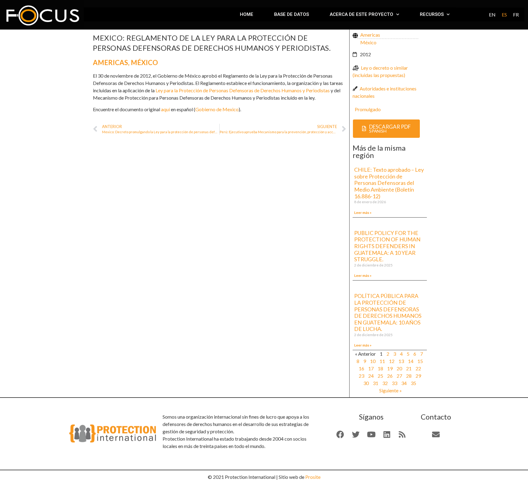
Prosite (313, 477)
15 (420, 361)
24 (371, 376)
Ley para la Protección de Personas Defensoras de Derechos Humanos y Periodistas (243, 90)
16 (361, 368)
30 (366, 383)
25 (380, 376)
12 (391, 361)
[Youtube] (371, 434)
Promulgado (368, 109)
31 (375, 383)
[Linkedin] (386, 434)
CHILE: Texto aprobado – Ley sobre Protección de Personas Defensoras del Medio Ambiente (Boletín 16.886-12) (389, 182)
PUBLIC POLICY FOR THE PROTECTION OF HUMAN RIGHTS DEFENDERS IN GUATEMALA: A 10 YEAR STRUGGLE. (387, 245)
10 (373, 361)
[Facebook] (340, 434)
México (144, 62)
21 (409, 368)
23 (361, 376)
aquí (165, 109)
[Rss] (402, 434)
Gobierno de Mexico (217, 109)
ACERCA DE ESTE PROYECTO (361, 14)
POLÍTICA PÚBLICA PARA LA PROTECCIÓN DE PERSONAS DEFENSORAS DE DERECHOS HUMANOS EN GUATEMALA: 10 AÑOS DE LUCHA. (387, 312)
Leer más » (363, 212)
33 (394, 383)
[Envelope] (436, 434)
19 (390, 368)
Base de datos (291, 14)
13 (401, 361)
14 (410, 361)
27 (399, 376)
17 (371, 368)
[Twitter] (355, 434)
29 (418, 376)
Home (246, 14)
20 (399, 368)
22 (418, 368)
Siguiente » (390, 390)
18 (380, 368)
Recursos (432, 14)
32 (385, 383)
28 (409, 376)
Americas (110, 62)
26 (390, 376)
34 (404, 383)
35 (413, 383)
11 (382, 361)
